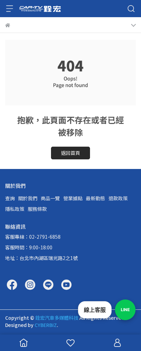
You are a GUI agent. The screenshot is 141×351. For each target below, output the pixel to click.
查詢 (10, 198)
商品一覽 (50, 198)
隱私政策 (14, 208)
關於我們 (27, 198)
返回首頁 (70, 152)
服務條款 (37, 208)
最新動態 (95, 198)
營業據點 (72, 198)
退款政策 (118, 198)
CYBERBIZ (46, 324)
